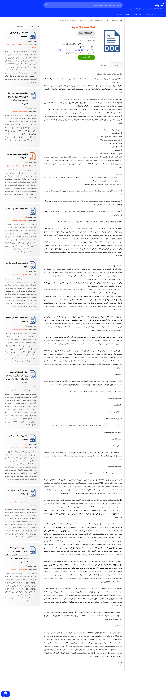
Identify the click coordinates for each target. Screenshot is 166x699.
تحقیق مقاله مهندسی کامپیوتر (17, 166)
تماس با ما (118, 15)
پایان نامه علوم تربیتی (20, 390)
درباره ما (128, 15)
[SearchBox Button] (46, 5)
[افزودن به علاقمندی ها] (73, 33)
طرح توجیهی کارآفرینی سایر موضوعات (70, 50)
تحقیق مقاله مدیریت (20, 111)
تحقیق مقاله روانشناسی (19, 569)
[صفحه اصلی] (121, 20)
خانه (161, 15)
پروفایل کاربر (138, 15)
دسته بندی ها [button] (151, 15)
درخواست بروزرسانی (69, 44)
